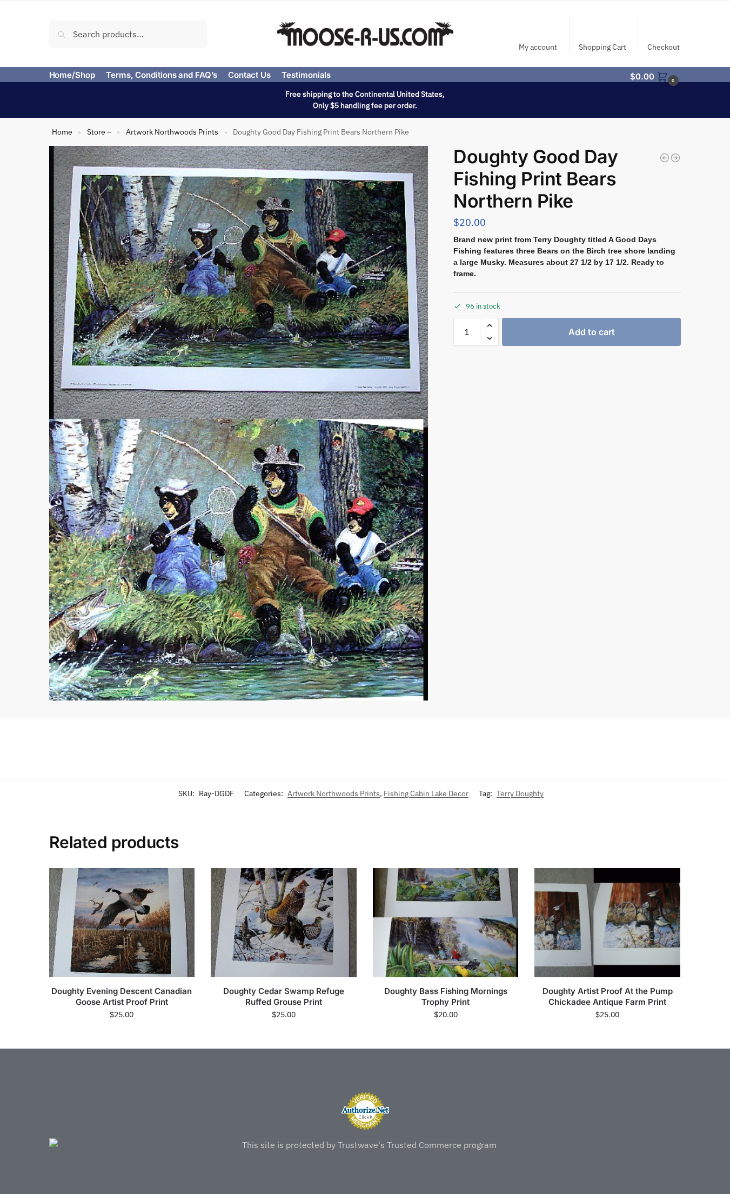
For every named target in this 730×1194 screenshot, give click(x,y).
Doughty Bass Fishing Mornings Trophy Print (445, 996)
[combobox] (128, 33)
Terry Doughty (520, 793)
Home (62, 132)
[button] (655, 76)
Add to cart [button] (121, 1038)
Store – (99, 132)
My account (538, 47)
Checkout (663, 47)
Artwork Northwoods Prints (172, 132)
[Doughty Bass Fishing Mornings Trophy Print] (446, 922)
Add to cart (591, 331)
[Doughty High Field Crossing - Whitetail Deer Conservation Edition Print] (675, 157)
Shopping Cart (602, 47)
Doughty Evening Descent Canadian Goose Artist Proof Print (121, 996)
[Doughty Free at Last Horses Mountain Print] (664, 157)
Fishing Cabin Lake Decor (426, 793)
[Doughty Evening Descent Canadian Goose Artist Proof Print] (122, 922)
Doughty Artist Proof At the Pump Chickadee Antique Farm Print (608, 996)
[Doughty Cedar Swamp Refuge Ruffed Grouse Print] (284, 922)
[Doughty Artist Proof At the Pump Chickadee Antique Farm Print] (607, 922)
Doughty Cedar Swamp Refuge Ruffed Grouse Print (283, 996)
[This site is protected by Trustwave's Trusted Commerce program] (365, 1144)
